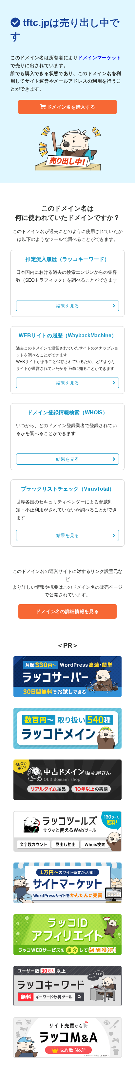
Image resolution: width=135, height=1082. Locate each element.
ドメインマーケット (99, 57)
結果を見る (67, 305)
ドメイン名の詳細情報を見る (67, 611)
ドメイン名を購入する (71, 107)
